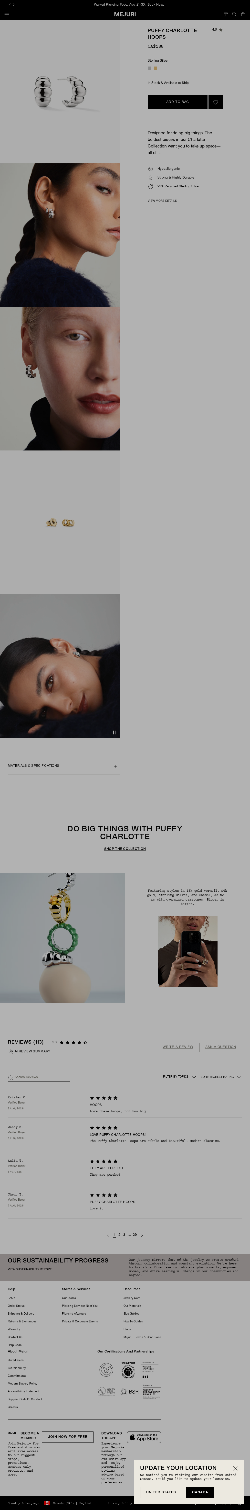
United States (161, 1492)
